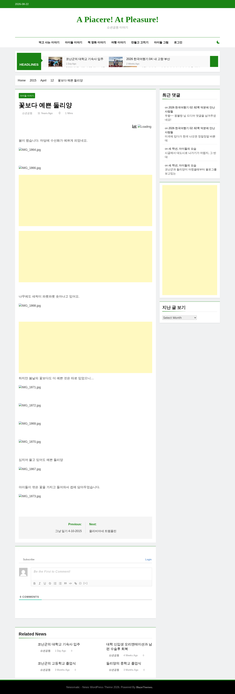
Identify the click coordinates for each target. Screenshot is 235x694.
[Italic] (39, 583)
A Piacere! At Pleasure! (118, 19)
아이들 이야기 (73, 42)
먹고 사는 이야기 (49, 42)
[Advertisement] (85, 200)
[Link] (75, 583)
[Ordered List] (55, 583)
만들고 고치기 (140, 42)
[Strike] (50, 583)
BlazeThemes (144, 687)
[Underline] (44, 583)
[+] (86, 583)
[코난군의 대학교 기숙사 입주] (55, 64)
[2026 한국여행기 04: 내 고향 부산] (116, 64)
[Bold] (34, 583)
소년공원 (27, 113)
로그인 (178, 42)
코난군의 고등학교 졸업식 (57, 663)
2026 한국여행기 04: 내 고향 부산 (148, 59)
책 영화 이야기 (97, 42)
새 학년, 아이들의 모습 (182, 148)
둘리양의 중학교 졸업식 (123, 663)
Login (148, 559)
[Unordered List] (60, 583)
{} (80, 583)
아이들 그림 (161, 42)
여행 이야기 (118, 42)
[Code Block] (70, 583)
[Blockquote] (65, 583)
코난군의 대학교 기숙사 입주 (84, 59)
